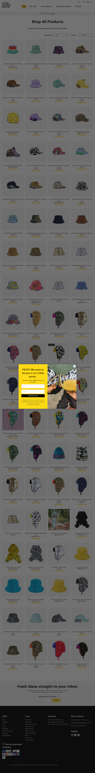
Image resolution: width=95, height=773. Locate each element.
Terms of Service (37, 404)
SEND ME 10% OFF (33, 395)
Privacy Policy (31, 404)
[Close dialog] (74, 366)
